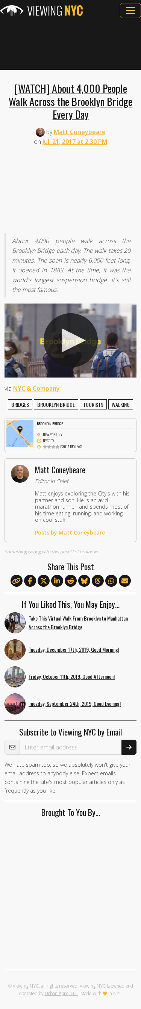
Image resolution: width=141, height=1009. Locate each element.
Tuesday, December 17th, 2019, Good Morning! (74, 649)
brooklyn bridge (56, 404)
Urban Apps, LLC (61, 993)
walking (121, 404)
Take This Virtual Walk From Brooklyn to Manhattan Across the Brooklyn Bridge (78, 622)
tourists (93, 404)
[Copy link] (17, 581)
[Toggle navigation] (130, 10)
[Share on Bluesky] (84, 581)
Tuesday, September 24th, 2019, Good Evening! (75, 703)
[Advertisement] (70, 44)
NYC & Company (36, 388)
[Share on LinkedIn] (57, 581)
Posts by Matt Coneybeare (70, 532)
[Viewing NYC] (41, 10)
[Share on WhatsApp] (111, 581)
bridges (20, 404)
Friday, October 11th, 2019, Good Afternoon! (72, 676)
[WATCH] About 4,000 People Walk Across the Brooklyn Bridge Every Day (70, 101)
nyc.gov (48, 440)
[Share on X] (44, 581)
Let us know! (85, 551)
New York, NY (52, 434)
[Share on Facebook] (30, 581)
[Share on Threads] (98, 581)
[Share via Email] (125, 581)
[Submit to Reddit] (71, 581)
